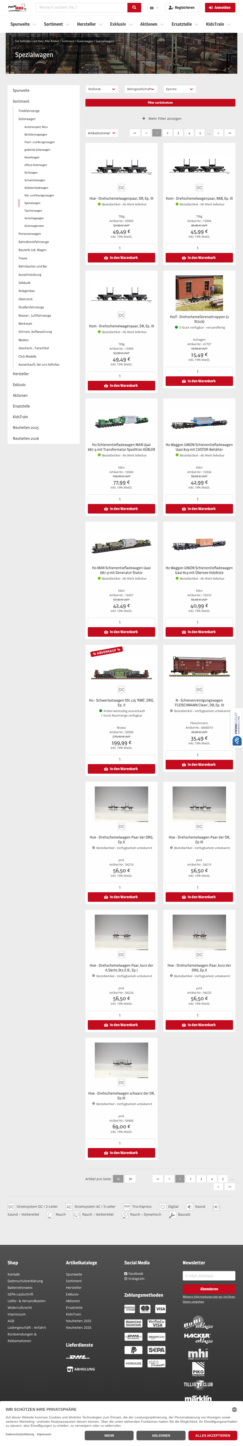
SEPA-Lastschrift (20, 1294)
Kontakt (14, 1274)
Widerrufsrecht (20, 1307)
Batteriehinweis (20, 1287)
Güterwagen (85, 41)
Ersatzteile (74, 1307)
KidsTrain (73, 1314)
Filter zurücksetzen (160, 102)
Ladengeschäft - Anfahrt (27, 1327)
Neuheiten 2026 (78, 1327)
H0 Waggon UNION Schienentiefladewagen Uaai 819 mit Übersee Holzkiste (199, 570)
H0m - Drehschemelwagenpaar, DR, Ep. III (121, 326)
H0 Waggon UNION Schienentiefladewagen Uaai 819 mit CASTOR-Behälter (199, 447)
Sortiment (68, 41)
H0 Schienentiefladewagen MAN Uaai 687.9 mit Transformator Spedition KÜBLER (121, 447)
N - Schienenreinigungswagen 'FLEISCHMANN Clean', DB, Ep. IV (199, 702)
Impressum (17, 1314)
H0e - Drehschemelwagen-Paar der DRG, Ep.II (121, 839)
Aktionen (73, 1301)
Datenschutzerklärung (25, 1281)
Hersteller (74, 1287)
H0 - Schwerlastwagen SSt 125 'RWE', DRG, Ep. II (121, 702)
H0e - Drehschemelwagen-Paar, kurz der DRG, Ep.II (199, 967)
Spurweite (74, 1274)
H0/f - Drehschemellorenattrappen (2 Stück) (199, 319)
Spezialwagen (105, 41)
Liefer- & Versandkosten (27, 1301)
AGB (11, 1321)
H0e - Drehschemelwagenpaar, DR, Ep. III (121, 198)
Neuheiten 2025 (78, 1321)
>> (229, 133)
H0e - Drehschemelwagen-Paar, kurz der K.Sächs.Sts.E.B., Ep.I (121, 967)
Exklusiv (72, 1294)
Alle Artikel (52, 41)
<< (134, 133)
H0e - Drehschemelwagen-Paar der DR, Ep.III (199, 839)
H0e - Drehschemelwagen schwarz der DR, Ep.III (121, 1095)
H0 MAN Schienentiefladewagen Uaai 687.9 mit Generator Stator (121, 570)
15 (118, 1178)
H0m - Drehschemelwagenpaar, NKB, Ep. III (199, 198)
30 (130, 1178)
